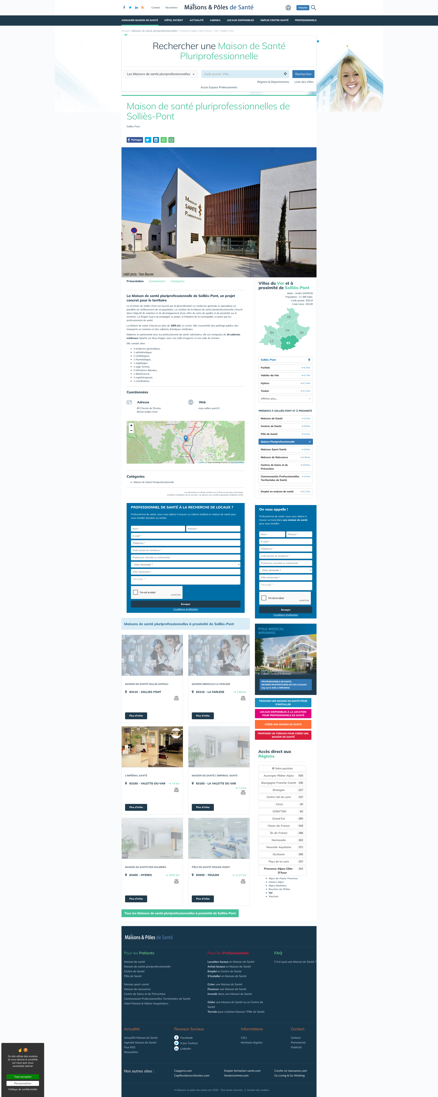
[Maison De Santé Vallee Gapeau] (152, 655)
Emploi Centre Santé (274, 20)
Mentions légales (251, 1042)
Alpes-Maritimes (278, 885)
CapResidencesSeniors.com (191, 1075)
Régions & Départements (273, 81)
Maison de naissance (137, 989)
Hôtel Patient (173, 20)
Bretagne (288, 790)
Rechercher (303, 74)
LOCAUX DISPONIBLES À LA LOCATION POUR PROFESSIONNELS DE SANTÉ (283, 713)
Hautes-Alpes (276, 881)
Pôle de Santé (133, 976)
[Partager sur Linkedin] (156, 140)
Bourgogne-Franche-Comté (282, 782)
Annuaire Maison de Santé (139, 20)
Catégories (178, 281)
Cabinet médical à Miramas (276, 673)
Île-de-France (286, 833)
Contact (155, 7)
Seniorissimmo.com (236, 1075)
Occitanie (288, 854)
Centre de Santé (134, 971)
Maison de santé (134, 961)
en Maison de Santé (231, 961)
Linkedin (185, 1048)
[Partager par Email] (171, 140)
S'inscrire (302, 7)
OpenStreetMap (237, 462)
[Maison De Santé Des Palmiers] (152, 838)
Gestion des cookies (258, 1090)
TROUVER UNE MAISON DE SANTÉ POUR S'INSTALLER (283, 702)
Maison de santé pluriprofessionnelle (147, 966)
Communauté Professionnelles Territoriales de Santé (157, 998)
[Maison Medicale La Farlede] (219, 655)
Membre (290, 8)
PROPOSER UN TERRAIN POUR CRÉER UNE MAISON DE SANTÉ (283, 735)
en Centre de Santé (225, 971)
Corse (289, 804)
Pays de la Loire (286, 861)
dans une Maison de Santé (230, 994)
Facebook (186, 1037)
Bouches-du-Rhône (279, 889)
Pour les (139, 953)
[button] (186, 438)
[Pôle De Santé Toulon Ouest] (219, 838)
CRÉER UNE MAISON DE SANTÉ (283, 724)
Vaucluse (274, 896)
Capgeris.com (183, 1070)
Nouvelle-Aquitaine (284, 847)
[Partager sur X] (148, 140)
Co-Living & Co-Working (289, 1075)
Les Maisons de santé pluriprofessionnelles (160, 74)
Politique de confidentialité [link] (22, 1089)
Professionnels (306, 20)
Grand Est (287, 818)
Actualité (196, 20)
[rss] (142, 7)
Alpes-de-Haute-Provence (283, 878)
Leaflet (201, 462)
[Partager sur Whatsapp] (164, 140)
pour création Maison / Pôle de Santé (236, 1011)
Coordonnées (157, 281)
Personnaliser (22, 1083)
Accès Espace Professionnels (219, 87)
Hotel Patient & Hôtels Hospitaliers (146, 1003)
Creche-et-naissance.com (290, 1070)
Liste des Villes (304, 81)
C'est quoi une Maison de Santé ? (295, 961)
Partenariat (298, 1042)
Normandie (287, 840)
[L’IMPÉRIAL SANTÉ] (152, 746)
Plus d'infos (136, 715)
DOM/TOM (288, 811)
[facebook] (124, 7)
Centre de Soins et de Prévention (144, 994)
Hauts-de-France (285, 825)
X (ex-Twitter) (189, 1043)
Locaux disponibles (240, 20)
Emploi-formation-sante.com (242, 1070)
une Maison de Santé (225, 984)
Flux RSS (129, 1047)
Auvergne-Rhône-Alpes (283, 775)
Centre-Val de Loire (285, 797)
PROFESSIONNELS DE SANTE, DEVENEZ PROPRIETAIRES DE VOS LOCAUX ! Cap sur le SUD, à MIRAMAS (284, 684)
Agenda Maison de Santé (140, 1042)
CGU (244, 1037)
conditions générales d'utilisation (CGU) (227, 495)
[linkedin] (136, 7)
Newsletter (171, 7)
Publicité (296, 1047)
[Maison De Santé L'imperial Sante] (219, 746)
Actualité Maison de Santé (141, 1037)
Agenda (215, 20)
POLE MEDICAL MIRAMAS (271, 631)
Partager (136, 139)
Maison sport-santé (136, 984)
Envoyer (185, 604)
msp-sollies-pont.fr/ (209, 408)
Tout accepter (23, 1076)
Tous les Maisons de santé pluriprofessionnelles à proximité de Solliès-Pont (180, 913)
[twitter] (130, 7)
